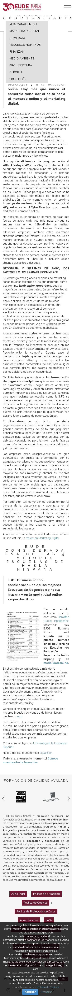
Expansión (46, 752)
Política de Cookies (35, 902)
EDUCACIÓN (18, 79)
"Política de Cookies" (48, 987)
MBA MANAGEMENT (23, 24)
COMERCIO (17, 37)
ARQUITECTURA (20, 65)
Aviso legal (18, 893)
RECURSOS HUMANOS (25, 44)
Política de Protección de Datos (36, 911)
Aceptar (30, 991)
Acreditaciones (29, 920)
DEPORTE (16, 72)
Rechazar (46, 991)
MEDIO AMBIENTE (21, 58)
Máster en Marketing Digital (42, 538)
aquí (19, 716)
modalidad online (55, 662)
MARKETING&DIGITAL (24, 31)
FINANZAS (16, 51)
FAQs (49, 920)
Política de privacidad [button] (46, 893)
